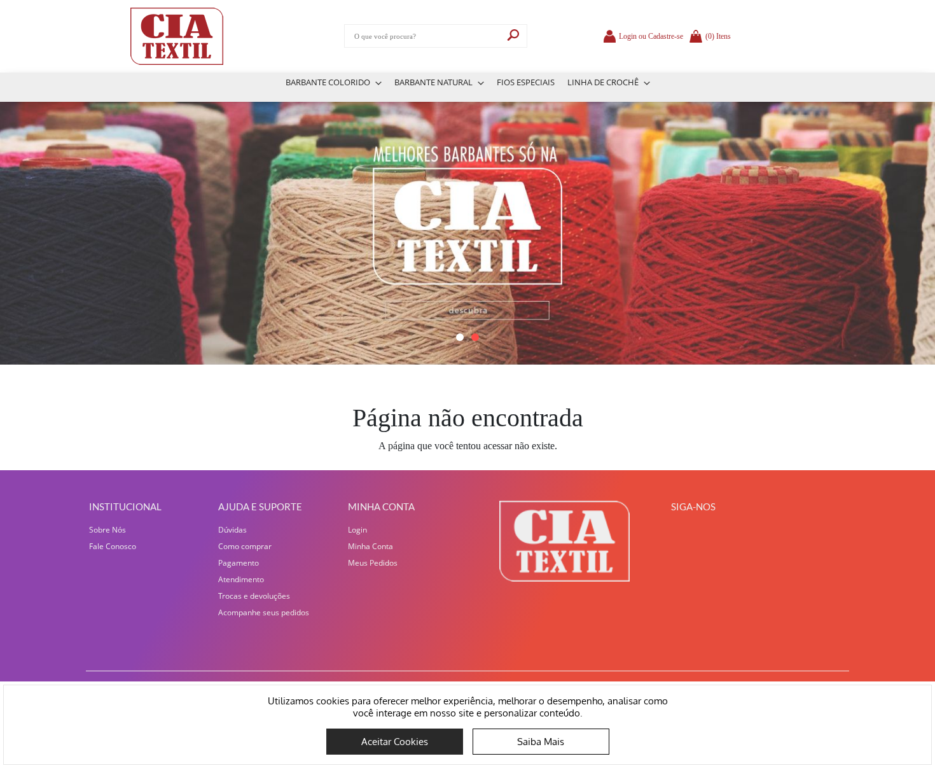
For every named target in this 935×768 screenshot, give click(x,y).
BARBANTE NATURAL (434, 82)
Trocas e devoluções (254, 595)
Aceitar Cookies (394, 742)
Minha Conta (370, 546)
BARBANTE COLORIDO (329, 82)
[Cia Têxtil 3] (467, 233)
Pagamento (238, 562)
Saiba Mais (540, 742)
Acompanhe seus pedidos (263, 612)
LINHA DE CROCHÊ (604, 82)
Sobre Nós (107, 529)
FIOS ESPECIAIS (526, 82)
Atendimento (241, 579)
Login (357, 529)
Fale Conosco (112, 546)
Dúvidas (232, 529)
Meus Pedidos (373, 562)
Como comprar (245, 546)
